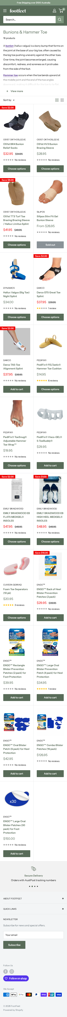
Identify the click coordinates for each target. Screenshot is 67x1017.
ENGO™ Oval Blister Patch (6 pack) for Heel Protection (16, 749)
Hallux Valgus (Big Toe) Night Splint (16, 294)
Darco (40, 288)
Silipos (41, 211)
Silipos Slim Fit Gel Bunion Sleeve (47, 218)
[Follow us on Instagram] (11, 971)
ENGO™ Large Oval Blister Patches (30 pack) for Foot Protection (14, 827)
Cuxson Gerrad (12, 584)
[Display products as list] (62, 100)
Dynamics (9, 288)
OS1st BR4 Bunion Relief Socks (13, 145)
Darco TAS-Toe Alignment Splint (13, 366)
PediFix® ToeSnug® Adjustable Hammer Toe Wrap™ (15, 440)
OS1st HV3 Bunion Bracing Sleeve (47, 145)
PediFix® (42, 360)
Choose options (17, 168)
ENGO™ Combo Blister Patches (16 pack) (50, 747)
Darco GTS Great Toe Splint (48, 294)
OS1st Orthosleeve (14, 139)
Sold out (50, 244)
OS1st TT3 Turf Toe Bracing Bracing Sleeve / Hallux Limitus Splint (16, 220)
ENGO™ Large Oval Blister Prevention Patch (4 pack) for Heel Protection (50, 671)
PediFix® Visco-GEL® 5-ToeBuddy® (49, 438)
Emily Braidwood (13, 508)
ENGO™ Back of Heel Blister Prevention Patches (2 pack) (49, 593)
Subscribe (14, 945)
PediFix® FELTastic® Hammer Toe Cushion (49, 366)
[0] (61, 11)
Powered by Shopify (13, 1010)
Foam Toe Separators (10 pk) (15, 591)
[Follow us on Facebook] (5, 971)
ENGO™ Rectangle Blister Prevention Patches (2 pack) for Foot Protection (14, 671)
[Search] (60, 19)
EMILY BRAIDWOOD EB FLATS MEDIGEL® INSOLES (16, 517)
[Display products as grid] (56, 100)
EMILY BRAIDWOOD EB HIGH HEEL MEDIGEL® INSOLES (50, 517)
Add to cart (16, 389)
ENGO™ (41, 584)
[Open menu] (5, 10)
